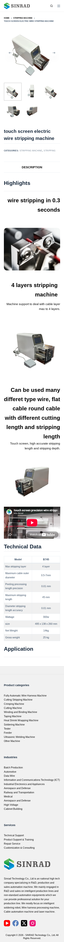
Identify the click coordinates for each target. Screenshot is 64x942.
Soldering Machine (14, 724)
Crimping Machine (14, 704)
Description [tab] (32, 167)
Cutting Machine (13, 708)
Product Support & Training (19, 839)
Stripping (50, 150)
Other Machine (12, 741)
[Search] (51, 6)
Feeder (8, 732)
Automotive (10, 771)
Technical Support (14, 835)
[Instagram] (33, 923)
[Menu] (58, 6)
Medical (8, 796)
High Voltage (11, 804)
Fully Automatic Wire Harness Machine (25, 695)
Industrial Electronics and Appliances (24, 784)
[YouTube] (7, 923)
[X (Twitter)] (24, 923)
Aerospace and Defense (17, 788)
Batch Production (13, 767)
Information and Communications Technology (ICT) (32, 780)
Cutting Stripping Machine (18, 699)
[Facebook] (15, 923)
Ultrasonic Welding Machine (19, 737)
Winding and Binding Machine (20, 712)
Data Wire (9, 776)
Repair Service (12, 843)
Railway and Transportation (19, 792)
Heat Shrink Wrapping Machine (21, 720)
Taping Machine (12, 716)
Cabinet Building (13, 809)
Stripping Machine (31, 150)
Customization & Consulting (19, 847)
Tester (7, 728)
